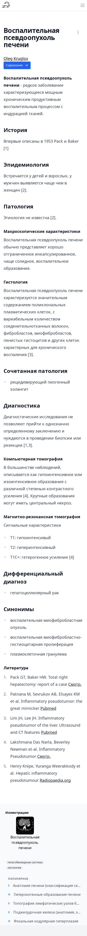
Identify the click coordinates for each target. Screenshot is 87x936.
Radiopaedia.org (55, 780)
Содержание (14, 65)
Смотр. (75, 684)
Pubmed (48, 708)
